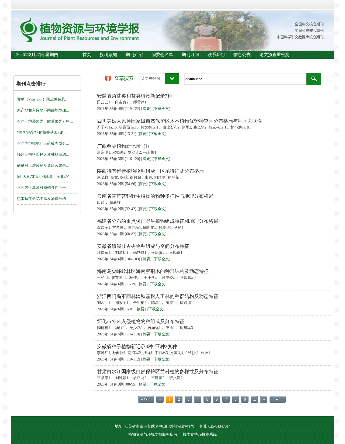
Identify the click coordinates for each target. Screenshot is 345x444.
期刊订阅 (190, 54)
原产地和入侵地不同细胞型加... (43, 110)
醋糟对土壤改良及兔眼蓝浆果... (43, 166)
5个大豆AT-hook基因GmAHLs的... (45, 177)
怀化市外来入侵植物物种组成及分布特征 (140, 321)
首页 (86, 54)
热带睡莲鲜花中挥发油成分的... (43, 199)
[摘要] (146, 109)
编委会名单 (162, 54)
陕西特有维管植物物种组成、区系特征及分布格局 (150, 171)
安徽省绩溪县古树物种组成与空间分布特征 (143, 246)
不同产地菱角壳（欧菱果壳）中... (45, 121)
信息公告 (242, 54)
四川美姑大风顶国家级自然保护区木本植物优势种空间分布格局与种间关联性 (179, 121)
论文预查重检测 (274, 54)
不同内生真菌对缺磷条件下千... (43, 188)
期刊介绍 (134, 54)
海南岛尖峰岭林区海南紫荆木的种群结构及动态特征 (153, 271)
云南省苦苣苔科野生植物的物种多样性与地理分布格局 (155, 196)
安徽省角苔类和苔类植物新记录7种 (134, 96)
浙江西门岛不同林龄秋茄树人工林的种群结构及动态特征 (157, 296)
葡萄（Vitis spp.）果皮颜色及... (42, 99)
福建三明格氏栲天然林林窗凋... (43, 154)
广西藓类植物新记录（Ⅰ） (124, 146)
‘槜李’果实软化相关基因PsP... (41, 132)
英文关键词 (150, 79)
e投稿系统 (208, 434)
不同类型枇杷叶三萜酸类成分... (43, 143)
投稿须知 (108, 54)
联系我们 (216, 54)
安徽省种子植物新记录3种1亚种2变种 (137, 346)
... (254, 399)
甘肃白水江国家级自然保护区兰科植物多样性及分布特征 (157, 371)
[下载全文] (161, 109)
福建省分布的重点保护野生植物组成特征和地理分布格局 (157, 221)
